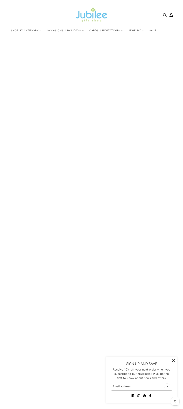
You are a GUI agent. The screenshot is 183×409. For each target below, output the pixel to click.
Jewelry (135, 30)
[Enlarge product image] (64, 105)
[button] (149, 157)
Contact (84, 354)
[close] (173, 360)
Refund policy (88, 375)
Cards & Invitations (105, 30)
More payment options (149, 147)
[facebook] (133, 395)
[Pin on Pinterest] (137, 157)
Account (84, 371)
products (140, 51)
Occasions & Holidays (64, 30)
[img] (165, 14)
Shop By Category (25, 30)
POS (73, 396)
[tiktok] (150, 395)
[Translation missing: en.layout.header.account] (171, 14)
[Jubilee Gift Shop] (91, 15)
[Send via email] (143, 157)
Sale (152, 30)
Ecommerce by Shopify (97, 396)
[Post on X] (132, 157)
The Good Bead (135, 85)
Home (128, 51)
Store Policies (88, 358)
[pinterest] (144, 395)
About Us (85, 350)
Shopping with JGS (92, 362)
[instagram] (139, 395)
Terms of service (90, 384)
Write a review (115, 254)
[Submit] (167, 386)
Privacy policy (88, 380)
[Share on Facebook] (126, 157)
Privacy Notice (88, 367)
